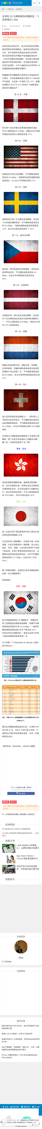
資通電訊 (19, 9)
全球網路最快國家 (12, 814)
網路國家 (23, 814)
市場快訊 (11, 9)
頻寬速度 (30, 814)
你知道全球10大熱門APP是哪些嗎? (17, 829)
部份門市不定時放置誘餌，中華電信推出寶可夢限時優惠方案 (28, 867)
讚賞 (6, 33)
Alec (5, 26)
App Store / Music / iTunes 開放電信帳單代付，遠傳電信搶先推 (27, 857)
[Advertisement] (21, 909)
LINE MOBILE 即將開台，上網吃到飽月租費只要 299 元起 (28, 846)
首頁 (3, 9)
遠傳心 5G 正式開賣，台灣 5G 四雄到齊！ (18, 1034)
